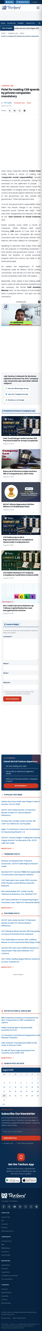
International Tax (7, 1231)
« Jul (3, 1104)
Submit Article (6, 1292)
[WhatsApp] (31, 1206)
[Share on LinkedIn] (15, 111)
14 (26, 1087)
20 (21, 1091)
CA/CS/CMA (5, 1255)
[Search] (39, 23)
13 (21, 1087)
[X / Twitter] (9, 1206)
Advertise (4, 1296)
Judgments (5, 1272)
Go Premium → (21, 786)
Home (3, 23)
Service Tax (30, 23)
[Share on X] (10, 111)
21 (26, 1091)
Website (6, 682)
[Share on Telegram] (25, 111)
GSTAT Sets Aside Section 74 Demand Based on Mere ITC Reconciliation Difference (18, 813)
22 (32, 1091)
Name (6, 663)
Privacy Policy (6, 1318)
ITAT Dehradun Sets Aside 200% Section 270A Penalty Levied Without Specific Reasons (19, 883)
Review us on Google (16, 400)
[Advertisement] (21, 61)
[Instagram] (25, 1206)
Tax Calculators (7, 1279)
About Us (4, 1289)
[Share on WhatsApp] (20, 111)
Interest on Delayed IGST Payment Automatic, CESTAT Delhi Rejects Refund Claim (19, 864)
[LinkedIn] (20, 1206)
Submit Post (23, 2)
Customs (4, 1224)
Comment (7, 637)
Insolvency (5, 1252)
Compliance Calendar (9, 1276)
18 (10, 1091)
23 (38, 1091)
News (22, 33)
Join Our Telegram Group (18, 394)
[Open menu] (38, 8)
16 (38, 1087)
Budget (21, 23)
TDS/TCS (4, 1228)
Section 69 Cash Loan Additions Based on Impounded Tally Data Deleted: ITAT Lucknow (20, 951)
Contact (4, 1300)
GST (2, 1220)
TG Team (8, 103)
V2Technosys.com (7, 1314)
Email (6, 673)
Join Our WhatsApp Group (18, 388)
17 (4, 1091)
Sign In (35, 2)
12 (15, 1087)
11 (9, 1087)
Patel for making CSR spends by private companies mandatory (20, 93)
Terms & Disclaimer (19, 1318)
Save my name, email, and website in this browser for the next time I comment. (20, 693)
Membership (6, 1303)
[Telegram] (36, 1206)
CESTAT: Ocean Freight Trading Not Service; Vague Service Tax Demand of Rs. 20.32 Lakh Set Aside (20, 840)
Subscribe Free (10, 1138)
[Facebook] (3, 1206)
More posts (6, 848)
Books (10, 2)
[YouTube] (14, 1206)
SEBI (2, 1244)
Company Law (13, 33)
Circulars (4, 1268)
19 (15, 1091)
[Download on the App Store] (29, 1180)
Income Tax (11, 23)
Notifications (5, 1265)
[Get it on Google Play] (12, 1180)
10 (4, 1087)
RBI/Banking (5, 1248)
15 (32, 1087)
